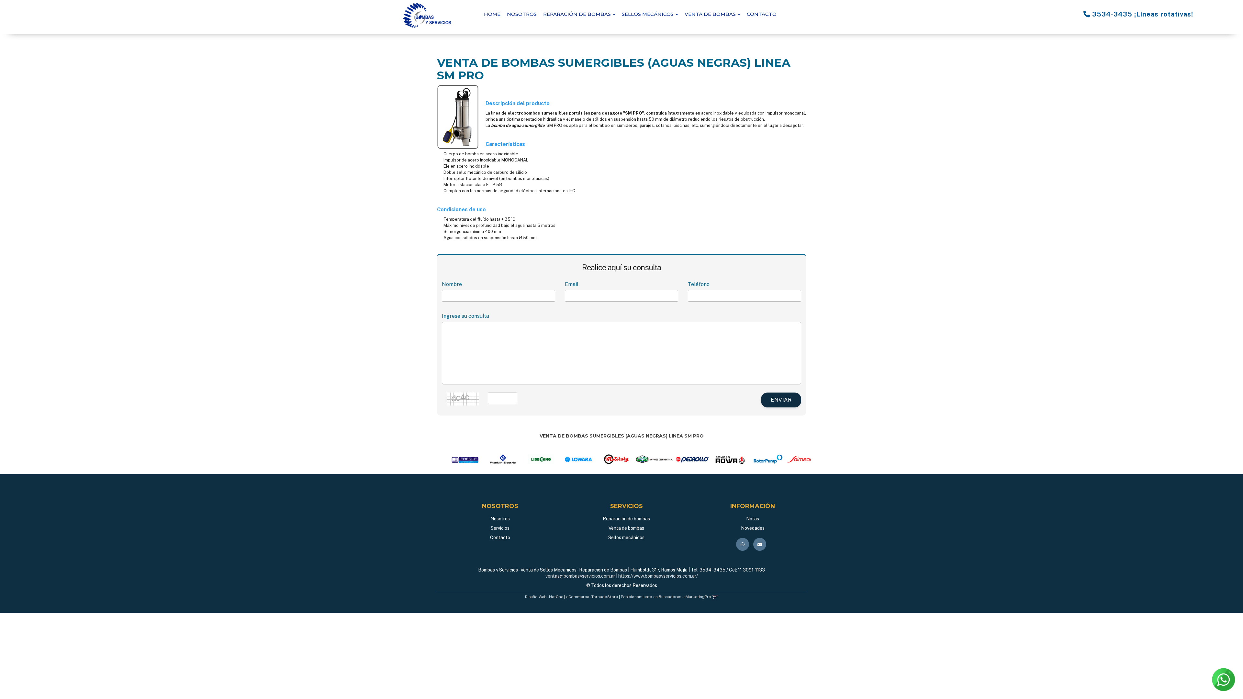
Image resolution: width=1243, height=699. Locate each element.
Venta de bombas (626, 528)
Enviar (781, 400)
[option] (451, 459)
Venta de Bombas (711, 14)
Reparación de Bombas (577, 14)
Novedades (753, 528)
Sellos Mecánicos (648, 14)
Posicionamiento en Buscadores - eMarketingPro (666, 596)
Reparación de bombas (626, 518)
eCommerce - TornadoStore (592, 596)
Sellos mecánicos (626, 537)
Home (492, 14)
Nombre (452, 284)
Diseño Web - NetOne (544, 596)
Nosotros (522, 14)
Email (571, 284)
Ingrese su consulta (465, 316)
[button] (715, 596)
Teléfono (699, 284)
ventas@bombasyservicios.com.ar (580, 576)
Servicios (500, 528)
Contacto (762, 14)
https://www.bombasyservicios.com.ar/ (658, 576)
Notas (752, 518)
